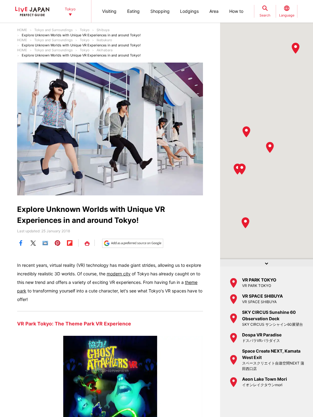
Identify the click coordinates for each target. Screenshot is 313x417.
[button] (242, 169)
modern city (119, 273)
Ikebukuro (104, 40)
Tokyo (85, 30)
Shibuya (103, 30)
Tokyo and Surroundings (53, 30)
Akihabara (104, 50)
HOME (22, 30)
